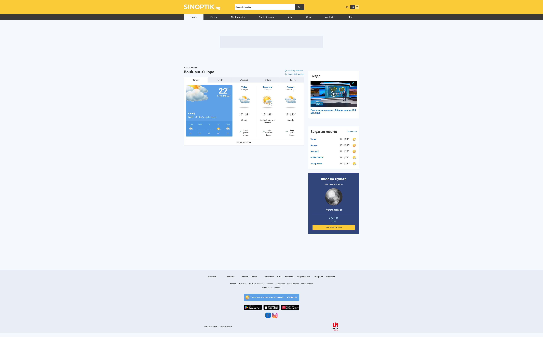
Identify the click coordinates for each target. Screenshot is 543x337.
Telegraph (318, 277)
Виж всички (352, 132)
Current (195, 80)
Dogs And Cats (303, 277)
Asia (289, 17)
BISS (279, 277)
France (194, 67)
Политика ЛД (280, 283)
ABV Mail (212, 277)
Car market (269, 277)
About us (233, 283)
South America (266, 17)
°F (357, 7)
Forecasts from (293, 283)
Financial (289, 277)
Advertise (242, 283)
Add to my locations (295, 71)
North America (238, 17)
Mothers (230, 277)
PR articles (252, 283)
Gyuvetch (330, 277)
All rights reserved (226, 326)
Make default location (295, 74)
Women (245, 277)
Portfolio (260, 283)
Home (194, 17)
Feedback (269, 283)
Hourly (220, 80)
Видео (316, 76)
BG (347, 7)
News (254, 277)
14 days (292, 80)
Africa (309, 17)
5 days (268, 80)
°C (353, 7)
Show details (242, 142)
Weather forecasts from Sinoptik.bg (203, 7)
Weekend (244, 80)
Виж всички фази (334, 227)
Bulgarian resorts (324, 132)
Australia (329, 17)
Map (350, 17)
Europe (213, 17)
